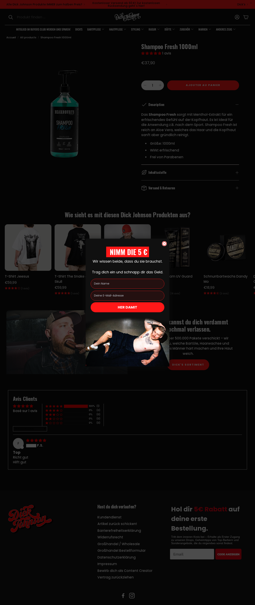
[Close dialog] (164, 244)
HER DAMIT (127, 307)
